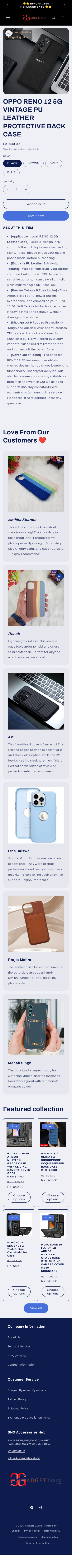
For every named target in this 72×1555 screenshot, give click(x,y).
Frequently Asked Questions (27, 1390)
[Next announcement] (64, 5)
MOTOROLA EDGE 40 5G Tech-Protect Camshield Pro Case (17, 1249)
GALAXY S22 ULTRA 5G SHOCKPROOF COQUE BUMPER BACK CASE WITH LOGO (52, 1161)
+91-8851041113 (16, 1451)
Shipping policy (49, 1537)
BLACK (12, 163)
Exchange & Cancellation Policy (29, 1417)
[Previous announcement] (7, 5)
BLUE (11, 172)
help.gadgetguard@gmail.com (24, 1458)
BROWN (33, 163)
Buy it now (36, 215)
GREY (54, 163)
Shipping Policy (18, 1408)
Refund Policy (17, 1399)
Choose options (19, 1197)
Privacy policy (32, 1531)
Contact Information (21, 1364)
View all (36, 1308)
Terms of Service (19, 1346)
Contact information (38, 1543)
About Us (14, 1337)
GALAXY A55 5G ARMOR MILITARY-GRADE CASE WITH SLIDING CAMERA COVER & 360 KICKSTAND (18, 1165)
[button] (8, 17)
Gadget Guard (33, 1526)
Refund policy (52, 1531)
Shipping (8, 149)
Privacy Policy (17, 1355)
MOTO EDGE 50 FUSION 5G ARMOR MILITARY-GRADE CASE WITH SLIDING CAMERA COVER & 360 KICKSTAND (52, 1258)
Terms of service (27, 1537)
